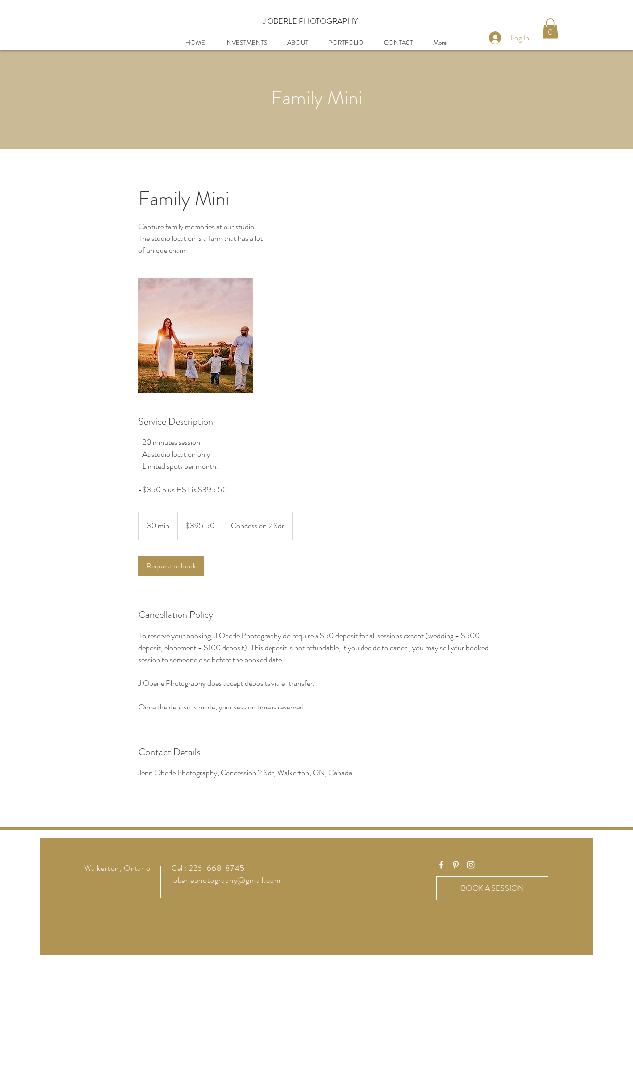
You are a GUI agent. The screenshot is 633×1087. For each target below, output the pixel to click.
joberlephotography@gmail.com (225, 880)
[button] (550, 28)
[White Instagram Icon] (471, 865)
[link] (171, 566)
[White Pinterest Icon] (456, 865)
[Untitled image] (195, 335)
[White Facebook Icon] (441, 865)
